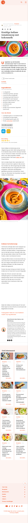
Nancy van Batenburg (8, 23)
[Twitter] (8, 340)
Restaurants (5, 491)
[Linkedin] (11, 340)
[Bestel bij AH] (3, 131)
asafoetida (9, 121)
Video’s (4, 499)
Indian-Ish (19, 157)
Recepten (16, 23)
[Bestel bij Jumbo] (9, 131)
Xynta (16, 512)
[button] (24, 487)
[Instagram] (9, 340)
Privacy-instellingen (7, 501)
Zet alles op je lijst (7, 125)
